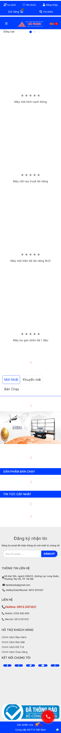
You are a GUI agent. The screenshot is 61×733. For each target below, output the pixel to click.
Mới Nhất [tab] (11, 380)
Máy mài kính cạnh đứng (30, 101)
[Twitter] (30, 665)
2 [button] (34, 32)
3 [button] (38, 31)
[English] (51, 23)
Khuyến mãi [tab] (32, 380)
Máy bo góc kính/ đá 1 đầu (30, 340)
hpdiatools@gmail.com (18, 585)
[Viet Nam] (56, 23)
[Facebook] (7, 665)
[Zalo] (19, 665)
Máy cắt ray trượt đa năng (30, 181)
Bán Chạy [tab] (11, 389)
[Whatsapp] (55, 665)
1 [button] (30, 32)
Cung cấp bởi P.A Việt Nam (30, 729)
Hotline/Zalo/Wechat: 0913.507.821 (24, 590)
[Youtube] (42, 665)
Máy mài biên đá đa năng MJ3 (30, 260)
